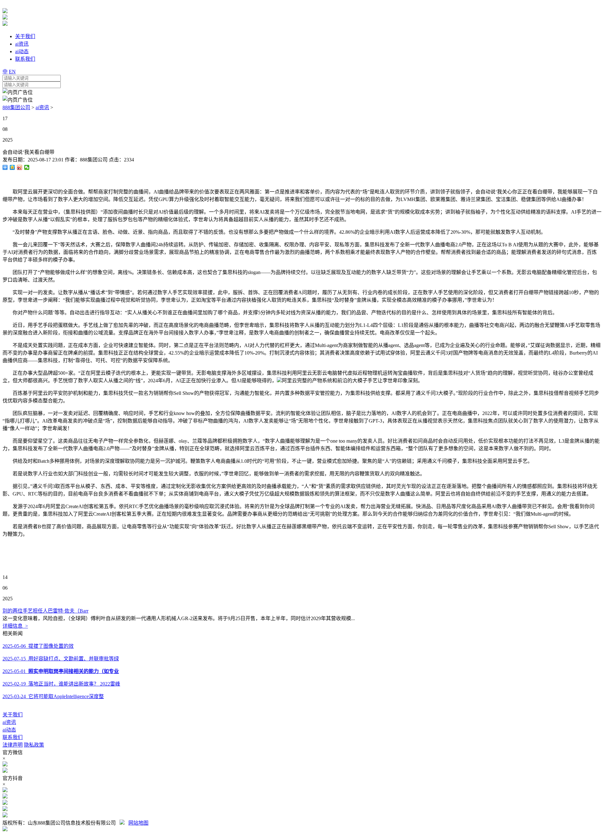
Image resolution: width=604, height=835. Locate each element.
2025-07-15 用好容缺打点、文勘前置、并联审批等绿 (61, 658)
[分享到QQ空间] (12, 167)
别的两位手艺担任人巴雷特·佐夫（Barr (45, 611)
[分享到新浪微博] (19, 167)
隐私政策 (34, 745)
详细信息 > (15, 626)
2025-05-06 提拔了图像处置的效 (38, 646)
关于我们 (13, 714)
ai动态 (9, 729)
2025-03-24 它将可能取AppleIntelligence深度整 (53, 696)
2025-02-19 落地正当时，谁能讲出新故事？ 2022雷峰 (61, 683)
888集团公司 (16, 107)
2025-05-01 (61, 671)
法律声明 (13, 745)
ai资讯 (42, 107)
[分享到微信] (27, 167)
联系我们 (13, 737)
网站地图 (138, 823)
